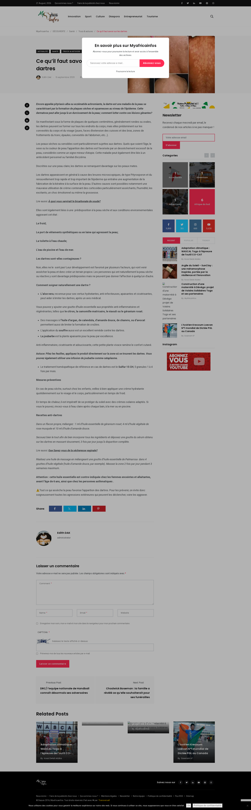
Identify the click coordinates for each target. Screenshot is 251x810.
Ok (188, 805)
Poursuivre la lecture (125, 71)
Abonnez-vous (152, 63)
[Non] (247, 805)
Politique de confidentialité (207, 805)
